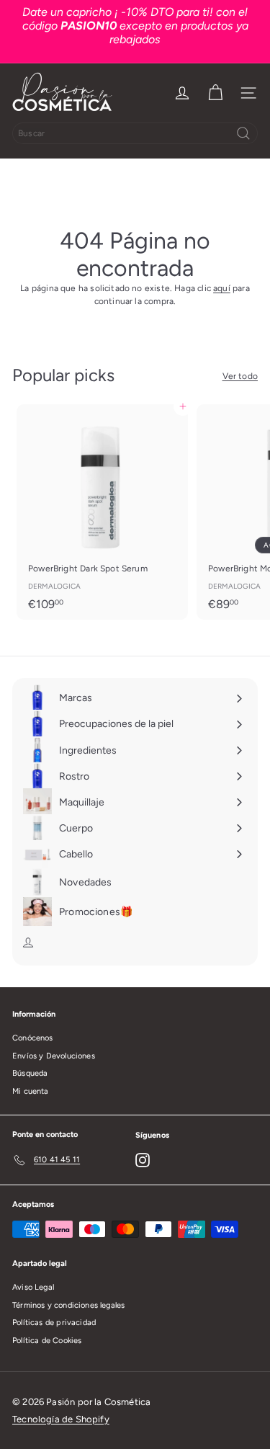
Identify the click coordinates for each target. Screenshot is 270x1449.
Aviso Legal (33, 1287)
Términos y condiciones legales (68, 1305)
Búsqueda (30, 1073)
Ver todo (240, 376)
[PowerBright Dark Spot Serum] (102, 512)
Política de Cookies (46, 1340)
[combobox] (135, 133)
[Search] (243, 133)
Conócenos (32, 1038)
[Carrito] (215, 93)
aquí (221, 288)
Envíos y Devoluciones (53, 1056)
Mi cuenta (30, 1091)
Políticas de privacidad (54, 1322)
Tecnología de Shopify (60, 1419)
